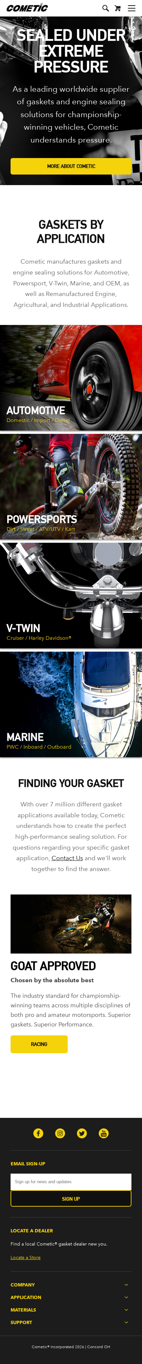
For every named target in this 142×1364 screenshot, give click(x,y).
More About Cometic (71, 166)
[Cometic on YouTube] (104, 1134)
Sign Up (71, 1199)
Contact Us (67, 858)
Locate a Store (26, 1257)
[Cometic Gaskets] (24, 11)
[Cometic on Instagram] (60, 1134)
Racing (39, 1044)
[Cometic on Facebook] (38, 1134)
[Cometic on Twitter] (82, 1134)
